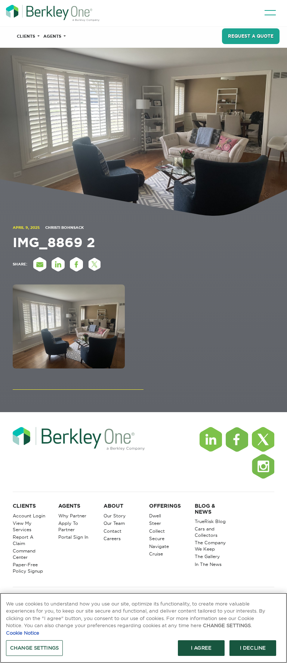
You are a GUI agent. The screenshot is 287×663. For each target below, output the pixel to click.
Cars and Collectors (206, 532)
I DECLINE (253, 647)
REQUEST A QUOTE (251, 36)
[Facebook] (237, 439)
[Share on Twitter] (94, 264)
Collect (157, 531)
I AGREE (201, 647)
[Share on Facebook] (76, 264)
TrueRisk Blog (210, 521)
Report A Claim (23, 540)
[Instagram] (263, 466)
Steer (155, 523)
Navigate (159, 546)
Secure (156, 538)
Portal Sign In (73, 537)
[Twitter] (263, 439)
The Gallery (207, 556)
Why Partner (72, 515)
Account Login (29, 515)
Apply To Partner (68, 526)
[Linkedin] (211, 439)
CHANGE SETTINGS (34, 647)
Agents (52, 36)
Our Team (114, 523)
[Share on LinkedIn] (57, 264)
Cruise (156, 553)
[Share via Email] (39, 264)
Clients (26, 36)
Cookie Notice (22, 632)
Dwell (155, 515)
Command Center (24, 554)
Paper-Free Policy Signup (28, 567)
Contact (112, 531)
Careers (112, 538)
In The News (208, 564)
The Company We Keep (210, 545)
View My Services (22, 526)
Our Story (115, 515)
